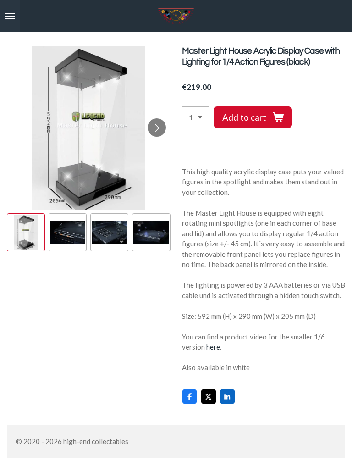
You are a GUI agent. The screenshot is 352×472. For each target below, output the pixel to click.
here (213, 347)
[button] (26, 232)
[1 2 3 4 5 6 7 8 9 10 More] (195, 117)
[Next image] (157, 127)
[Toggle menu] (10, 16)
